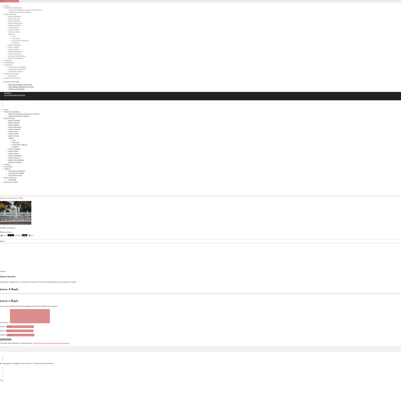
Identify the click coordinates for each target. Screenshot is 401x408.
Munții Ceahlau (14, 25)
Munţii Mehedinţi (15, 51)
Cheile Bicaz (13, 27)
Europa (11, 34)
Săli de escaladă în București (20, 85)
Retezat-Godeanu (15, 58)
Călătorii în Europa (16, 69)
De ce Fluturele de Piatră (14, 95)
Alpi (14, 36)
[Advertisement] (15, 394)
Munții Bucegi (14, 21)
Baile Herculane (15, 23)
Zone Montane (10, 14)
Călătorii (8, 64)
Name (3, 326)
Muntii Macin (13, 49)
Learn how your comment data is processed (51, 343)
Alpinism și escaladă (13, 7)
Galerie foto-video (12, 78)
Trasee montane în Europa (19, 12)
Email (3, 331)
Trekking (8, 60)
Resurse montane (11, 73)
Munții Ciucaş (14, 32)
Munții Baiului (14, 18)
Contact (7, 93)
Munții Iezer (13, 47)
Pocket (18, 235)
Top (1, 380)
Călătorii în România (17, 67)
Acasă (6, 5)
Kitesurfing (9, 62)
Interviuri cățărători (16, 89)
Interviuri (12, 75)
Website (3, 335)
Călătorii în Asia (15, 71)
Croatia (16, 43)
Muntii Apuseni (14, 16)
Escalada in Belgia (21, 40)
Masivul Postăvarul (17, 56)
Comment (5, 323)
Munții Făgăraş (14, 45)
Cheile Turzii (13, 29)
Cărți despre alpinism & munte (21, 87)
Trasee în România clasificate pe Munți (25, 10)
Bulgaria (16, 38)
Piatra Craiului (14, 53)
